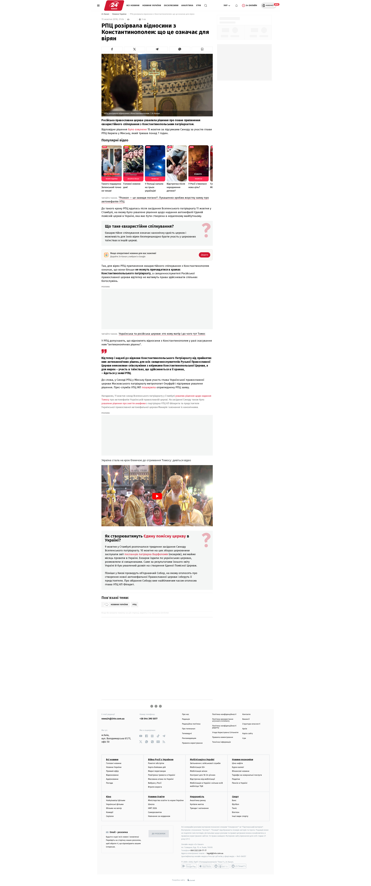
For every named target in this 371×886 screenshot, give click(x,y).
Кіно (108, 796)
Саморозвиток (155, 812)
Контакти (246, 714)
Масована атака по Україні (161, 779)
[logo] (114, 5)
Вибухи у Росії (154, 783)
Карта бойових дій (157, 767)
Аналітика (187, 5)
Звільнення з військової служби (205, 763)
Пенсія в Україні (239, 783)
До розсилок (159, 834)
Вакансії (246, 719)
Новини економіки (242, 759)
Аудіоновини (112, 779)
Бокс (234, 800)
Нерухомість (197, 796)
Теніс (234, 808)
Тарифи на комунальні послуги (247, 775)
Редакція (186, 719)
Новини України (151, 5)
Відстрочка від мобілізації (202, 779)
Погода (109, 783)
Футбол (235, 804)
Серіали (110, 816)
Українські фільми (114, 804)
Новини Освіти (156, 796)
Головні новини (113, 763)
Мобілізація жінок (198, 771)
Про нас (185, 714)
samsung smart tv (238, 866)
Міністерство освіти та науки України (166, 800)
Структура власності (251, 724)
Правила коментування (222, 737)
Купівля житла (197, 804)
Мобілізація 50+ (197, 767)
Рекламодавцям (189, 738)
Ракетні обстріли (156, 763)
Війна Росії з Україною (160, 759)
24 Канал (105, 14)
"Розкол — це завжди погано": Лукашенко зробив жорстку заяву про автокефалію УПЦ (155, 199)
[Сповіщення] (236, 5)
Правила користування (192, 743)
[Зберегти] (202, 49)
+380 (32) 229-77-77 (198, 850)
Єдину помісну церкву (165, 536)
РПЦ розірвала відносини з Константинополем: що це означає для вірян (162, 14)
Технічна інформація (221, 742)
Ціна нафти (237, 763)
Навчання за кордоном (159, 816)
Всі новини (133, 5)
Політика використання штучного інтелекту (222, 720)
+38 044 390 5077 (148, 718)
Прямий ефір (112, 771)
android (189, 866)
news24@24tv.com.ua (112, 718)
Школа (151, 804)
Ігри (198, 5)
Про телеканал (188, 729)
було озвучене (137, 129)
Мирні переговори (157, 771)
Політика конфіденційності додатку (224, 727)
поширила (149, 387)
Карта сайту (247, 733)
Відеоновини (112, 775)
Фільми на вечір (114, 808)
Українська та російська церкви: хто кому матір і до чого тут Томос (162, 333)
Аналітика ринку (198, 800)
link (140, 736)
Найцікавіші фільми (115, 800)
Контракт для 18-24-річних (202, 775)
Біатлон (235, 812)
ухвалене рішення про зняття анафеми (123, 403)
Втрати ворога (155, 787)
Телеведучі (187, 733)
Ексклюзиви (171, 5)
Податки (236, 779)
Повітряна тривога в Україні (161, 775)
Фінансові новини (240, 771)
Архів (244, 729)
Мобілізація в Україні (202, 759)
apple (205, 866)
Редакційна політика (191, 724)
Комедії (109, 812)
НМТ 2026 (152, 808)
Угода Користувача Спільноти (225, 732)
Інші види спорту (240, 816)
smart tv (221, 866)
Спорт (235, 796)
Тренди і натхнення (199, 808)
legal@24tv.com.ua (215, 853)
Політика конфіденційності (224, 714)
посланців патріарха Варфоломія (146, 554)
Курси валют (238, 767)
